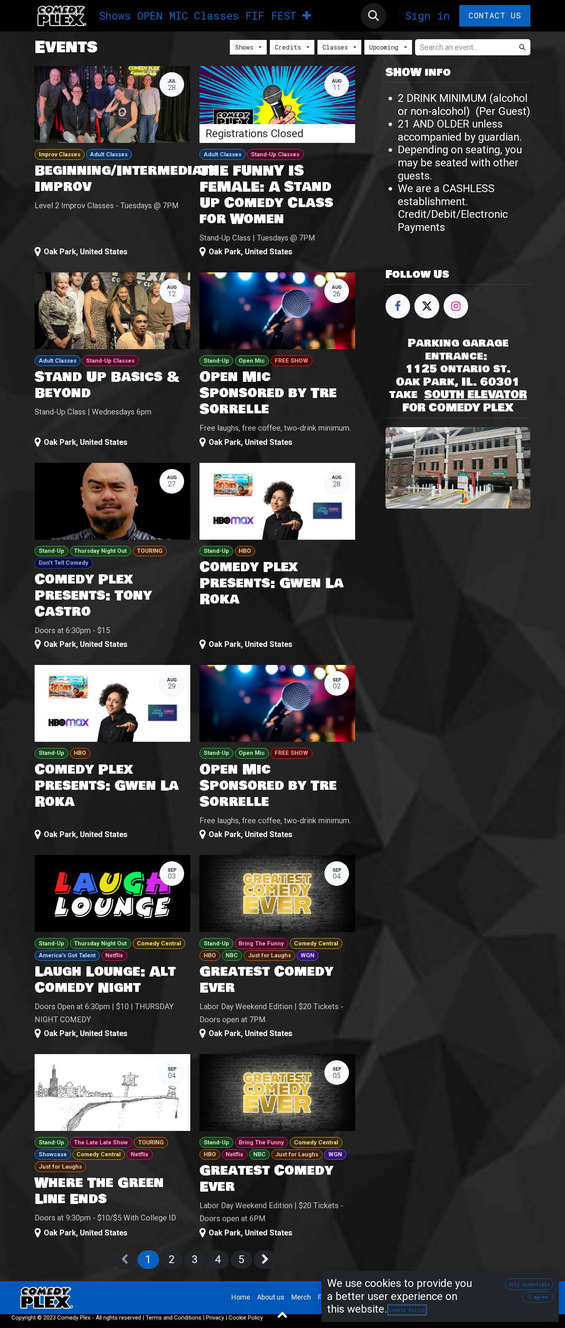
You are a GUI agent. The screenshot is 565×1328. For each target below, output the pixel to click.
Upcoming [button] (385, 47)
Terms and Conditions (173, 1317)
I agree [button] (537, 1297)
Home (240, 1297)
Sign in (427, 15)
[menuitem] (115, 15)
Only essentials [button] (529, 1284)
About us (270, 1297)
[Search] (522, 47)
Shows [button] (246, 47)
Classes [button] (337, 47)
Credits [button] (290, 47)
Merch (301, 1297)
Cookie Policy (246, 1317)
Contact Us (495, 15)
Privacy (215, 1317)
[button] (373, 15)
